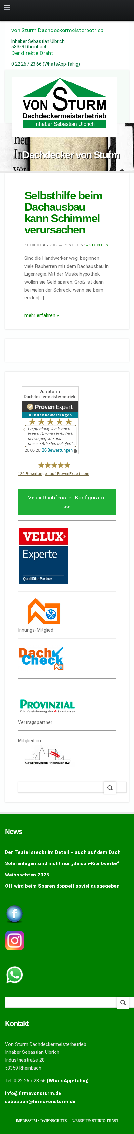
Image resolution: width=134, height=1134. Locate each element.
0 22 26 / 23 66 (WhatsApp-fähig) (45, 64)
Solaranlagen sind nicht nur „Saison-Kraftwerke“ (62, 863)
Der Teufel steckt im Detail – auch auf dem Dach (63, 852)
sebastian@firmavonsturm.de (40, 1101)
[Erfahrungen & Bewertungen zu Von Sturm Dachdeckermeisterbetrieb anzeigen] (50, 453)
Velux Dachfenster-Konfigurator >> (67, 502)
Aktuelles (97, 244)
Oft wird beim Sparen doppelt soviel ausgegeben (62, 886)
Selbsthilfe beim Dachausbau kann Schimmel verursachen (63, 212)
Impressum (27, 1120)
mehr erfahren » (41, 315)
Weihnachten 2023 (27, 875)
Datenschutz (54, 1120)
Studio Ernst (105, 1120)
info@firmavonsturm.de (33, 1093)
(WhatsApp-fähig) (68, 1081)
